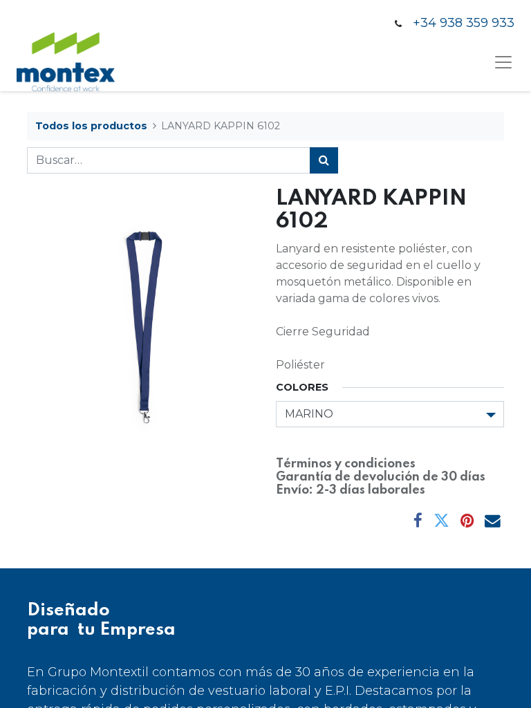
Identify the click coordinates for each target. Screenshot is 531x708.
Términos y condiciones (346, 464)
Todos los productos (91, 126)
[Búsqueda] (324, 160)
